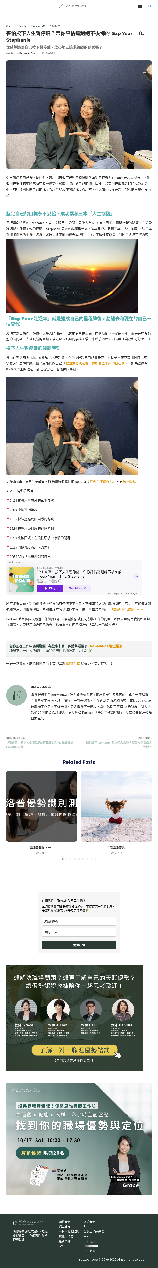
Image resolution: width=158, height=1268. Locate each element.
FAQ (62, 1246)
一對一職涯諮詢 (69, 1231)
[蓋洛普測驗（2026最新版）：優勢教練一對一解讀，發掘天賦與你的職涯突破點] (41, 806)
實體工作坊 (66, 1236)
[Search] (150, 6)
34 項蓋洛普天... (116, 847)
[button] (11, 815)
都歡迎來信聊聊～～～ (128, 610)
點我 (129, 481)
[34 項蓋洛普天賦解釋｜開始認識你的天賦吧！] (116, 806)
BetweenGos (27, 53)
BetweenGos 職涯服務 (105, 646)
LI (89, 1251)
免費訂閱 (79, 945)
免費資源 (64, 1241)
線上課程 (64, 1226)
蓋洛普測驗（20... (41, 847)
